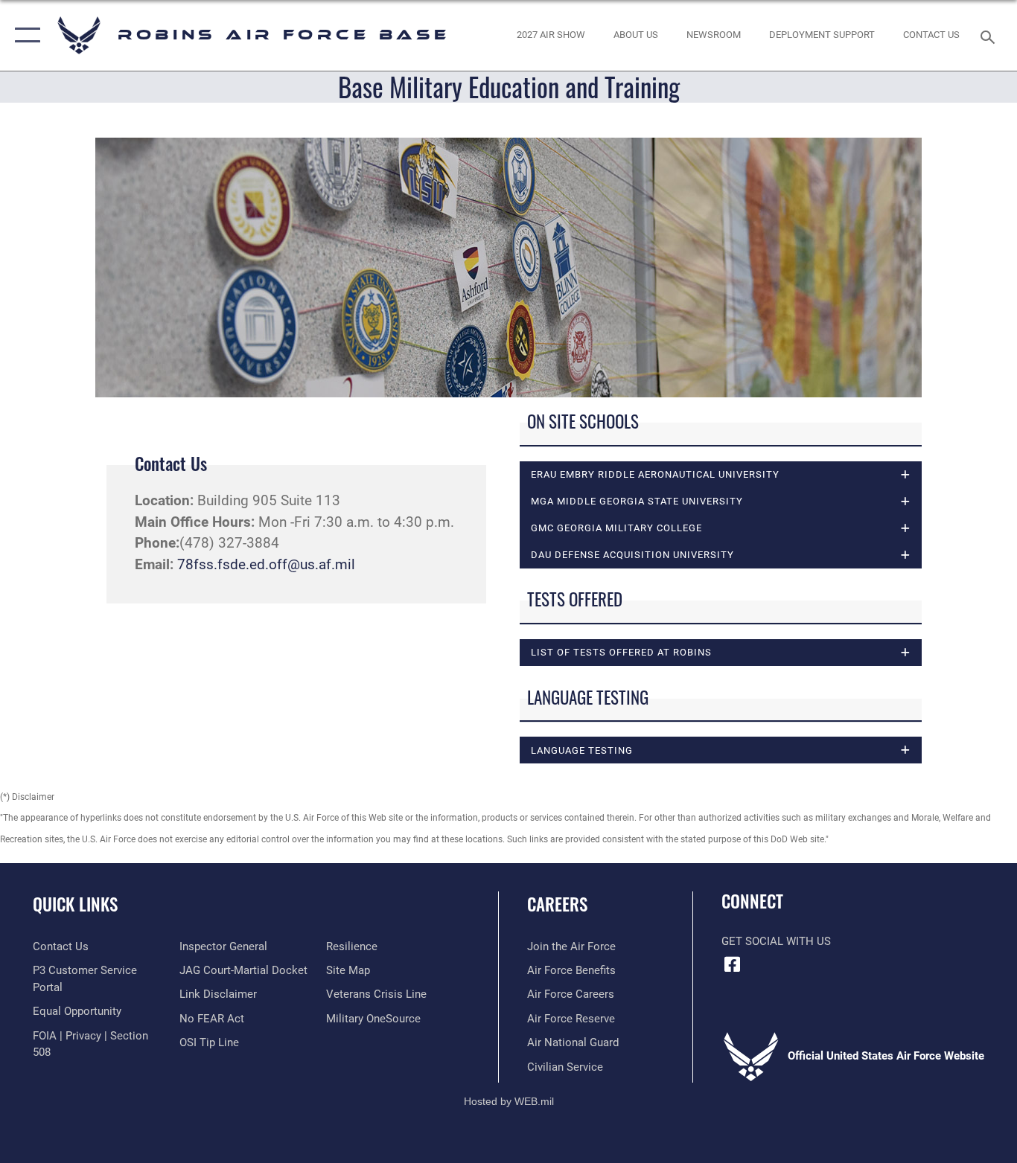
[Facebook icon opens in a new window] (732, 964)
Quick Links (75, 904)
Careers (557, 904)
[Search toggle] (990, 35)
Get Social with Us (776, 941)
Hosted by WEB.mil (509, 1101)
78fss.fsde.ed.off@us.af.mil (266, 564)
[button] (24, 35)
